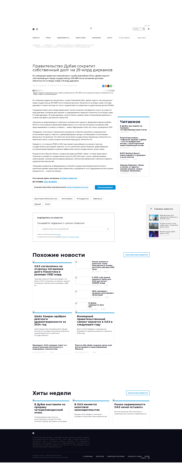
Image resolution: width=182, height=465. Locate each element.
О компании (87, 456)
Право (48, 38)
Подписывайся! (105, 187)
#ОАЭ (47, 204)
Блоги (109, 38)
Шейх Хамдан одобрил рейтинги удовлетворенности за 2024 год (50, 320)
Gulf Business (50, 182)
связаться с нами (134, 456)
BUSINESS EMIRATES (68, 178)
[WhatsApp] (111, 86)
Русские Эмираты (124, 37)
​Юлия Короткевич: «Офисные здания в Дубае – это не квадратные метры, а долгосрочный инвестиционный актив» (133, 141)
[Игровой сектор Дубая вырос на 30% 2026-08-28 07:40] (154, 236)
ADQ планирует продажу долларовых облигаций (103, 293)
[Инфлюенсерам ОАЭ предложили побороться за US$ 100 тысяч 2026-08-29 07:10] (154, 220)
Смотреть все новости (136, 255)
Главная (36, 45)
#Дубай (37, 204)
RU (146, 25)
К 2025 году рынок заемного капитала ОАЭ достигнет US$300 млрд (101, 280)
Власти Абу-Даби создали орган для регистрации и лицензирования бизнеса (93, 347)
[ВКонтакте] (103, 86)
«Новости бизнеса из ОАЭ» (77, 187)
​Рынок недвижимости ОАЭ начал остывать (129, 406)
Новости (36, 38)
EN (148, 25)
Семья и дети (141, 37)
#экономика (67, 198)
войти (147, 456)
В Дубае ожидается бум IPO (96, 305)
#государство (83, 198)
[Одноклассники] (105, 86)
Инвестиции (81, 38)
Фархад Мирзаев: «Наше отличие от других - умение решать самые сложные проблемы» (132, 168)
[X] (108, 86)
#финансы (97, 198)
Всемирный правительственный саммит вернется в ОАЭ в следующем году (95, 320)
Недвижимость (63, 38)
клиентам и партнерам (115, 456)
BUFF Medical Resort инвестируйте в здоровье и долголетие (133, 155)
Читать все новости (138, 393)
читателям (100, 456)
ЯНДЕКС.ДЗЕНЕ (74, 237)
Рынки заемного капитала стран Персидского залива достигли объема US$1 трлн (103, 265)
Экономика (96, 38)
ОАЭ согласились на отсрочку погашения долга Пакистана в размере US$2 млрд (48, 270)
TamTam (64, 237)
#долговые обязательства (45, 198)
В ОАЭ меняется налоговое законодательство (87, 407)
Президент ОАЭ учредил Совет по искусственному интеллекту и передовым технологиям (50, 347)
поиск (143, 458)
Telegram (58, 234)
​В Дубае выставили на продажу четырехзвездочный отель (49, 408)
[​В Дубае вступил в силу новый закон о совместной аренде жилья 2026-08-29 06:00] (154, 228)
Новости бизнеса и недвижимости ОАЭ (75, 45)
